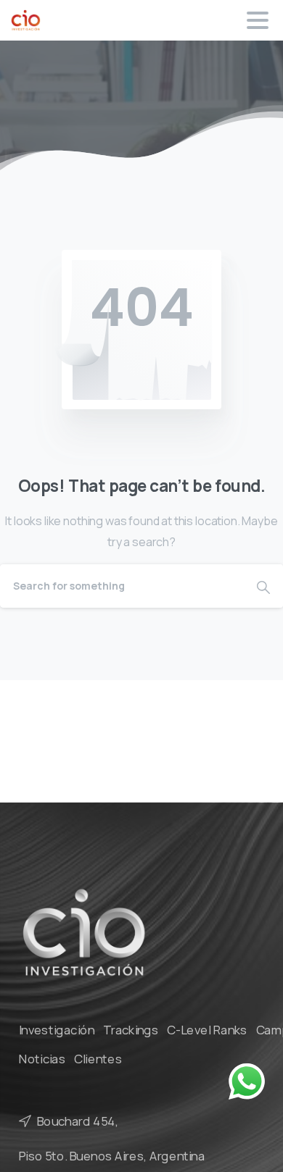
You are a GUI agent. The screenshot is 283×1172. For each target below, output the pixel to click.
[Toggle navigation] (257, 20)
